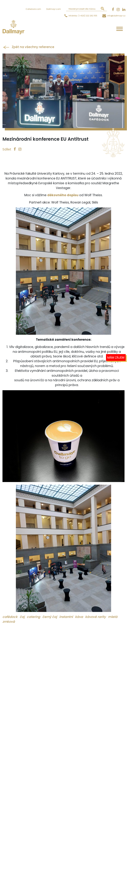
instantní (66, 617)
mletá (112, 617)
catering (34, 617)
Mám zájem (115, 357)
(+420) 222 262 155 (87, 15)
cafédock (10, 617)
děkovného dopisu (62, 195)
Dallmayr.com (53, 9)
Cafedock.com (33, 9)
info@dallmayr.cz (116, 15)
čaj (22, 617)
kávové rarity (96, 617)
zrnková (8, 621)
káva (79, 617)
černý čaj (50, 617)
